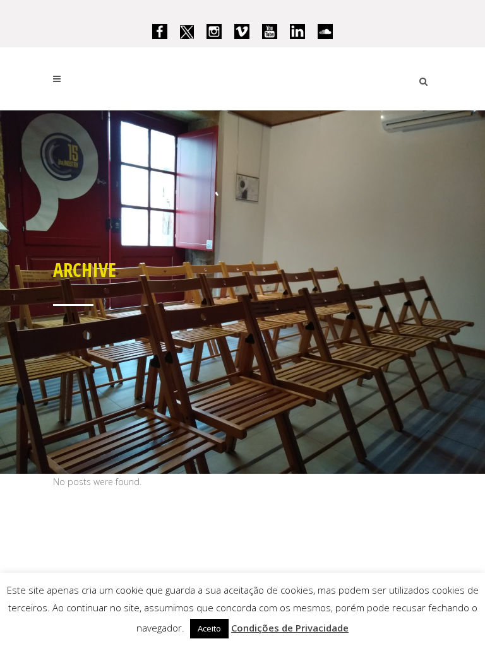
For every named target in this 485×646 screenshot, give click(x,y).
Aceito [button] (209, 628)
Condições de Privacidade (290, 627)
